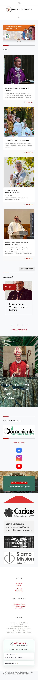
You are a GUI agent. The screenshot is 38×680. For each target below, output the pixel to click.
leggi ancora (29, 102)
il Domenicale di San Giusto (12, 421)
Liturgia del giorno (19, 663)
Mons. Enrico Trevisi (16, 384)
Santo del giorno (19, 656)
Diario (7, 393)
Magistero (10, 398)
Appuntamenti (8, 277)
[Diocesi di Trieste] (19, 9)
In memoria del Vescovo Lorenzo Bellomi (18, 307)
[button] (17, 41)
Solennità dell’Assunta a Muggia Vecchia (17, 140)
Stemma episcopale (15, 389)
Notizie (5, 50)
